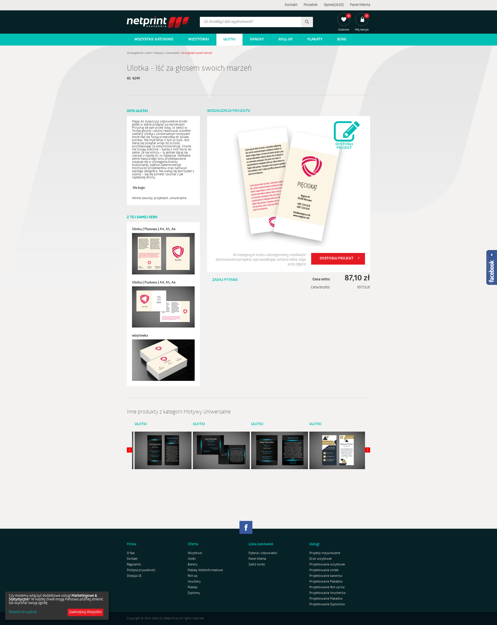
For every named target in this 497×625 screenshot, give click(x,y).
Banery (257, 39)
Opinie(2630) (334, 5)
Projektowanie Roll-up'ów (327, 587)
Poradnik (311, 5)
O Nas (131, 553)
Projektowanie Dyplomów (327, 604)
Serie (342, 39)
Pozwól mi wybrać (23, 612)
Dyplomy (194, 593)
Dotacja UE (134, 576)
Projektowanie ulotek (324, 570)
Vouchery (194, 581)
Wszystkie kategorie (154, 39)
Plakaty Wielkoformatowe (205, 570)
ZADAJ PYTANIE (225, 280)
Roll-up (286, 39)
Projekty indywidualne (324, 553)
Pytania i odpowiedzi (262, 553)
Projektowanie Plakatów (326, 581)
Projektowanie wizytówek (327, 564)
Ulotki (229, 39)
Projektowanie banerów (325, 576)
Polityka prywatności (141, 570)
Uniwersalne (172, 53)
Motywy (158, 53)
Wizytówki (198, 39)
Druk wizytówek (320, 559)
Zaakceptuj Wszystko (85, 612)
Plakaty (315, 39)
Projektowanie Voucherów (327, 593)
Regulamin (134, 564)
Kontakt (291, 5)
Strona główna (135, 53)
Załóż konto (256, 564)
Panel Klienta (360, 5)
